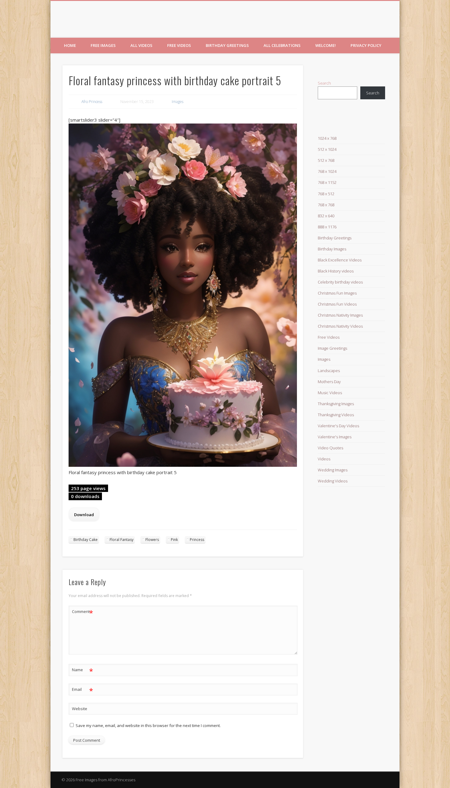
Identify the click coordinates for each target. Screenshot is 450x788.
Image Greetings (332, 348)
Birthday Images (332, 249)
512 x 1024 (327, 149)
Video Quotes (330, 448)
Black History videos (336, 271)
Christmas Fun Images (337, 293)
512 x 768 (326, 160)
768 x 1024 (327, 171)
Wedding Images (332, 470)
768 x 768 (326, 204)
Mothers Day (329, 381)
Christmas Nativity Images (340, 315)
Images (177, 101)
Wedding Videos (332, 481)
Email (82, 690)
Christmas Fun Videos (337, 304)
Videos (324, 459)
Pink (174, 539)
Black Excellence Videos (340, 260)
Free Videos (179, 45)
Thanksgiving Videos (336, 414)
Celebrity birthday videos (340, 282)
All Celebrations (282, 45)
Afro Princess (91, 101)
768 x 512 (326, 193)
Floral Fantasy (121, 539)
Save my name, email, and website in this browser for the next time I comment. (148, 725)
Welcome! (325, 45)
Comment (82, 612)
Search (324, 83)
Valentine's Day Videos (338, 425)
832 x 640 (326, 216)
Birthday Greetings (227, 45)
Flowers (152, 539)
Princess (197, 539)
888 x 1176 (327, 227)
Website (79, 708)
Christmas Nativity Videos (340, 326)
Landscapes (329, 370)
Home (70, 45)
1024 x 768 (327, 138)
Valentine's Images (334, 437)
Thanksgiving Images (336, 403)
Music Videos (330, 392)
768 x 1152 (327, 182)
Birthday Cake (85, 539)
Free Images (103, 45)
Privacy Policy (366, 45)
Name (82, 670)
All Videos (141, 45)
